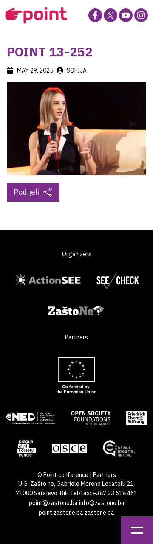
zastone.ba (99, 512)
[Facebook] (95, 15)
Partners (104, 475)
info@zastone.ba (102, 503)
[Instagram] (141, 15)
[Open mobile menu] (137, 530)
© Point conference (62, 475)
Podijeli (26, 192)
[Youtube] (126, 15)
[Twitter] (110, 15)
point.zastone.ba (61, 512)
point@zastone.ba (53, 503)
